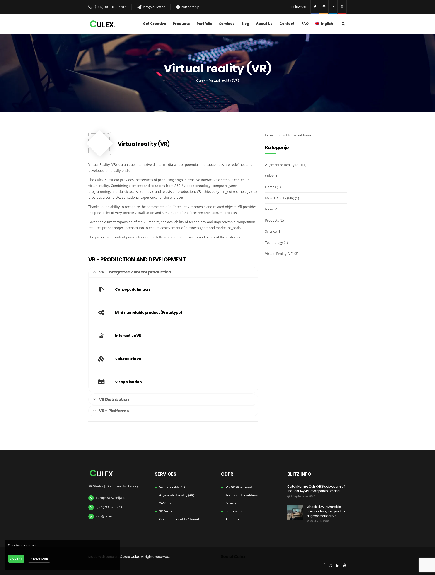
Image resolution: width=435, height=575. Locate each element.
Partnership (190, 7)
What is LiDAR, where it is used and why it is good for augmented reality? (326, 511)
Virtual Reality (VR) (279, 253)
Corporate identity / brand (179, 519)
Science (271, 231)
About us (232, 519)
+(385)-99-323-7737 (109, 7)
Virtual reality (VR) (172, 487)
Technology (274, 242)
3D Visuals (167, 511)
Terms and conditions (242, 495)
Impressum (234, 511)
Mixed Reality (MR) (279, 198)
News (269, 209)
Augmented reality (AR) (176, 495)
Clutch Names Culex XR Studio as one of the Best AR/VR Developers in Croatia (316, 488)
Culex (200, 80)
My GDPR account (238, 487)
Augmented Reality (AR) (283, 164)
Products (272, 220)
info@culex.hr (154, 7)
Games (270, 187)
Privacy (230, 503)
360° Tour (166, 503)
